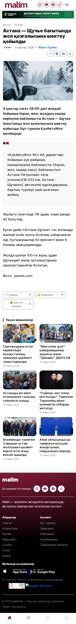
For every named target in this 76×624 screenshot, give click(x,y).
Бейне (6, 556)
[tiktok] (61, 488)
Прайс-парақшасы (14, 606)
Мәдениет (9, 539)
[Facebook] (53, 5)
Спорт (6, 550)
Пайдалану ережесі (54, 545)
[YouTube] (46, 5)
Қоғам (19, 24)
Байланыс (47, 534)
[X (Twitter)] (70, 54)
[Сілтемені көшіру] (50, 54)
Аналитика (10, 528)
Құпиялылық (49, 539)
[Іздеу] (66, 617)
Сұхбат (7, 545)
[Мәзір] (28, 617)
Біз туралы (47, 523)
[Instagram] (40, 5)
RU (67, 4)
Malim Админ (48, 47)
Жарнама (46, 528)
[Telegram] (57, 54)
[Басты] (9, 617)
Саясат (7, 523)
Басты (7, 24)
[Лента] (47, 617)
